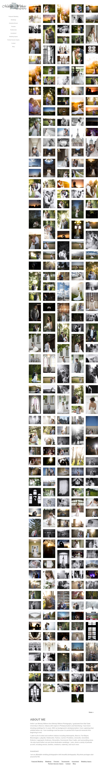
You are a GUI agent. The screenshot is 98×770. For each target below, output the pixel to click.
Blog (13, 46)
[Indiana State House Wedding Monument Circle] (92, 147)
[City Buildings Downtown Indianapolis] (63, 430)
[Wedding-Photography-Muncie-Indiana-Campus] (63, 626)
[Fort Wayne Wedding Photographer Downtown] (92, 461)
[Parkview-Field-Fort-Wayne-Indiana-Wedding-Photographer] (49, 482)
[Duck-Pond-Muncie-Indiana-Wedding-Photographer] (92, 585)
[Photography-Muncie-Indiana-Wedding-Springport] (77, 482)
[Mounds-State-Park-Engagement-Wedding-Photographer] (92, 651)
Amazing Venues (13, 23)
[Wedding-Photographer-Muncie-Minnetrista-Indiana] (92, 502)
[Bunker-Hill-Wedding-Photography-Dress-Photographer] (92, 688)
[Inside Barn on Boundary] (77, 122)
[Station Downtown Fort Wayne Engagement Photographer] (35, 451)
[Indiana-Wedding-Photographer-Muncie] (35, 656)
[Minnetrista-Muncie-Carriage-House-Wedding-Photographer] (49, 518)
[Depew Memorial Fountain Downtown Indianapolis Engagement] (77, 420)
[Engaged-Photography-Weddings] (77, 595)
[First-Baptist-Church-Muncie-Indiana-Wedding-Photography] (77, 636)
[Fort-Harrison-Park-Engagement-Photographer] (35, 528)
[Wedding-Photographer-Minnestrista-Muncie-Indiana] (77, 616)
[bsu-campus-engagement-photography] (77, 456)
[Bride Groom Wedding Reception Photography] (92, 445)
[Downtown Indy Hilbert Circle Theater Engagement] (63, 451)
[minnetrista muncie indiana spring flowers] (49, 430)
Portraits (13, 26)
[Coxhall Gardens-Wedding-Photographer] (49, 636)
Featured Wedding (13, 16)
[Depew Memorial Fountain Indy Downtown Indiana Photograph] (35, 420)
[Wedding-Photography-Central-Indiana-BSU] (49, 600)
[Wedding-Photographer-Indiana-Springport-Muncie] (35, 497)
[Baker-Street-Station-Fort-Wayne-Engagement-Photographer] (35, 471)
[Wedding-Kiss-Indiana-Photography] (35, 564)
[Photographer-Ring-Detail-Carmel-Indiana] (92, 574)
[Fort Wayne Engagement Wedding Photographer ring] (63, 471)
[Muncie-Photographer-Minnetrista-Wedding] (35, 481)
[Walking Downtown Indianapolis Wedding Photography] (63, 142)
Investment (13, 33)
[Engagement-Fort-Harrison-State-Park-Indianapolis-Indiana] (77, 523)
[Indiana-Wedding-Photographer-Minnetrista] (77, 492)
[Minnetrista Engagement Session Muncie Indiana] (49, 440)
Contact (13, 43)
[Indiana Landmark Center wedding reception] (92, 132)
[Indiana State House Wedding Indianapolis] (77, 152)
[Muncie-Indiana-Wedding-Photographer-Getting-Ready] (77, 667)
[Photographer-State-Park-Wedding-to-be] (92, 513)
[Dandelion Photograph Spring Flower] (63, 441)
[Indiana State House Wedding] (49, 152)
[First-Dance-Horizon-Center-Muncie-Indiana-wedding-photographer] (63, 636)
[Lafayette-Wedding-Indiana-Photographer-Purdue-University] (77, 605)
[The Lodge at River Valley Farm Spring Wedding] (35, 19)
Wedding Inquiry (13, 36)
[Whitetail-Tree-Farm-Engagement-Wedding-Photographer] (49, 688)
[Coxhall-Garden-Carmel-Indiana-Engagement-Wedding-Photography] (92, 533)
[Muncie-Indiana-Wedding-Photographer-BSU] (35, 605)
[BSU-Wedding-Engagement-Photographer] (63, 544)
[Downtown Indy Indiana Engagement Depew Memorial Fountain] (49, 420)
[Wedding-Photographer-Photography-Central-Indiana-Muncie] (35, 548)
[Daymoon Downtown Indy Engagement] (92, 425)
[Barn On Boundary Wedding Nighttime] (92, 122)
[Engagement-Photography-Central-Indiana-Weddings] (35, 584)
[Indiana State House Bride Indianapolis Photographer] (49, 168)
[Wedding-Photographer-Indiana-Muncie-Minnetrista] (92, 482)
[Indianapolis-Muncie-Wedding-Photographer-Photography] (77, 544)
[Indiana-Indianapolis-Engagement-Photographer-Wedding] (63, 523)
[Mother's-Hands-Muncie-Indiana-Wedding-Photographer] (49, 657)
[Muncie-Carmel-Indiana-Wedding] (63, 559)
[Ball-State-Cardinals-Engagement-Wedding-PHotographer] (63, 616)
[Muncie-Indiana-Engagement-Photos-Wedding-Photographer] (35, 595)
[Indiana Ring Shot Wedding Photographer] (63, 487)
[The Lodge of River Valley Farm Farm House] (63, 49)
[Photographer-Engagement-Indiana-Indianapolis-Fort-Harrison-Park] (63, 533)
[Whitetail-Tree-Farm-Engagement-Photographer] (35, 667)
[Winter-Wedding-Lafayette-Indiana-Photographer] (77, 626)
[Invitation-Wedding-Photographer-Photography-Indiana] (49, 564)
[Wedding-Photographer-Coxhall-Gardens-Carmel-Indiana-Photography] (35, 626)
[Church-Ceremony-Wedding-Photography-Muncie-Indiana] (35, 646)
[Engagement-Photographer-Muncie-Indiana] (63, 600)
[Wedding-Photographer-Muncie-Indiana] (49, 646)
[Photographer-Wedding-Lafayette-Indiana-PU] (92, 631)
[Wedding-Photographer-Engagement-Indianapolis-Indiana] (49, 533)
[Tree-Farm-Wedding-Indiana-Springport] (92, 492)
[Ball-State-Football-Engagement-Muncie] (92, 616)
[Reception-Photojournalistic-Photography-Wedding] (77, 564)
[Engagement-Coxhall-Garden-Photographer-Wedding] (63, 646)
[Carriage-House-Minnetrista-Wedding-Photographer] (77, 507)
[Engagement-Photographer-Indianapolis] (77, 533)
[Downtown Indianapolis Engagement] (77, 435)
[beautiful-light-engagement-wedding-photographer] (35, 677)
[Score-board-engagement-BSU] (63, 585)
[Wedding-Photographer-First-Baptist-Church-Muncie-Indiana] (35, 636)
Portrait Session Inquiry (13, 40)
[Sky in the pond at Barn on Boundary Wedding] (63, 132)
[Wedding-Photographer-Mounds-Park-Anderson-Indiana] (63, 662)
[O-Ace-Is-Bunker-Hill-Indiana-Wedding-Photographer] (63, 677)
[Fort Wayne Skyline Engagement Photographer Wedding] (49, 471)
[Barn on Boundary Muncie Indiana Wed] (49, 122)
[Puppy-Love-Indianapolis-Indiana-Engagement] (92, 523)
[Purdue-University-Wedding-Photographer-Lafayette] (92, 605)
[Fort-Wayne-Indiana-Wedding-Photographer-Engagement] (77, 471)
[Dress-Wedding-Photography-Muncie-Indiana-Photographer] (49, 667)
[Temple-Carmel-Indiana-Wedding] (77, 574)
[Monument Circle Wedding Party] (77, 137)
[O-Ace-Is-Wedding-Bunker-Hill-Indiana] (63, 688)
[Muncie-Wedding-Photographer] (92, 667)
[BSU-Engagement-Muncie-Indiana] (77, 585)
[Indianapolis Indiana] (63, 420)
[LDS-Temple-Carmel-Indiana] (92, 564)
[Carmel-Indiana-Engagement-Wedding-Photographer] (63, 574)
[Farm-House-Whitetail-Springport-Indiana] (35, 692)
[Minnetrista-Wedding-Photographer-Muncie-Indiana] (49, 492)
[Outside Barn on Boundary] (35, 126)
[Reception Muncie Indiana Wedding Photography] (49, 451)
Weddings (13, 20)
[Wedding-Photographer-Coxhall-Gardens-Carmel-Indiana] (49, 626)
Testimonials (13, 30)
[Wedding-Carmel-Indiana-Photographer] (92, 543)
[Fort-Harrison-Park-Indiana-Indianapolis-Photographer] (63, 513)
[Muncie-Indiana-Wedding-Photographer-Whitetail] (77, 698)
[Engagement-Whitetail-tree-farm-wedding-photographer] (77, 688)
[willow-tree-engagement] (92, 595)
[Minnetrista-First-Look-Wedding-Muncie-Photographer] (63, 502)
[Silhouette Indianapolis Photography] (49, 461)
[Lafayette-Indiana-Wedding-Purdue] (35, 574)
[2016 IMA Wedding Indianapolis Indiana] (77, 209)
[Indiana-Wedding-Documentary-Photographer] (92, 554)
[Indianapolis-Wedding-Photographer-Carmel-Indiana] (49, 579)
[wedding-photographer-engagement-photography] (77, 678)
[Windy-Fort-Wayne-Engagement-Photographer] (92, 471)
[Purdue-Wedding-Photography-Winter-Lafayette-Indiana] (35, 615)
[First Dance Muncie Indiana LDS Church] (35, 461)
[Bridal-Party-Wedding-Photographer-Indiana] (77, 554)
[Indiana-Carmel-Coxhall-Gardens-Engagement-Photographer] (77, 647)
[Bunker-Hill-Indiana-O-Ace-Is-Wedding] (92, 677)
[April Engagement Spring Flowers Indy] (35, 435)
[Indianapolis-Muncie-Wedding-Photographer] (49, 548)
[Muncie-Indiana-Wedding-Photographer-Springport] (49, 502)
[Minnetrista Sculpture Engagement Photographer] (63, 461)
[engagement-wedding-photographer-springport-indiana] (49, 677)
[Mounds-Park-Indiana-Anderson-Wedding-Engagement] (77, 657)
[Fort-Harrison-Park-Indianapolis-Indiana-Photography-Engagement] (35, 512)
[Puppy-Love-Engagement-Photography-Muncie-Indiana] (49, 616)
